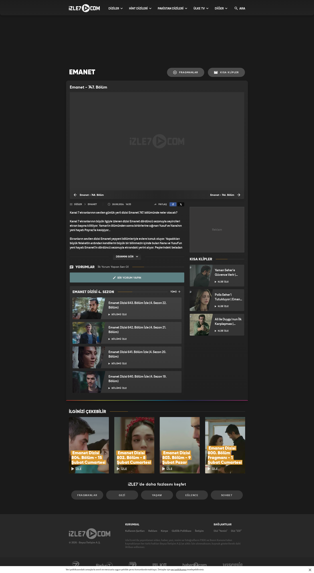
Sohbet (226, 495)
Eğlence (191, 495)
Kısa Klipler (229, 72)
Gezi (122, 495)
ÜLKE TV (200, 8)
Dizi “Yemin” (220, 530)
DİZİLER (114, 8)
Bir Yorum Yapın (129, 278)
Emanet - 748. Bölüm (91, 195)
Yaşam (157, 495)
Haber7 (195, 565)
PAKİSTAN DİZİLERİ (171, 8)
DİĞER (219, 8)
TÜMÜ (173, 292)
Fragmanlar (188, 72)
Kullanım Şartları (135, 530)
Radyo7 (104, 565)
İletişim (199, 530)
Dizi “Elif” (236, 530)
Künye (164, 530)
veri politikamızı (179, 569)
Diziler (78, 204)
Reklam (152, 530)
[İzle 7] (84, 8)
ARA (242, 8)
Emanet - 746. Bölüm (222, 195)
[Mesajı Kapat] (310, 570)
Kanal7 (75, 565)
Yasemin (233, 565)
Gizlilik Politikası (181, 530)
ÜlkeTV (160, 565)
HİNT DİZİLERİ (138, 8)
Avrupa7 (133, 565)
